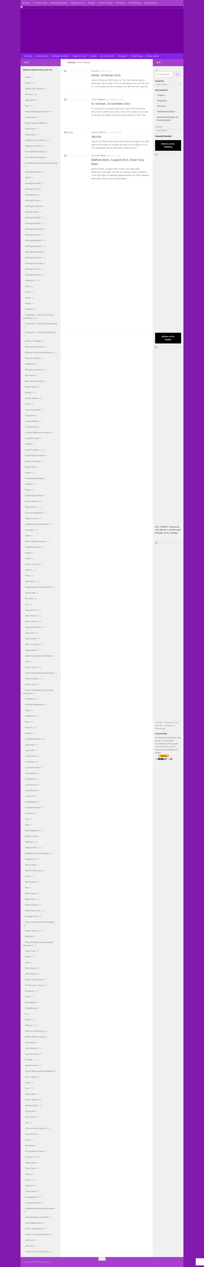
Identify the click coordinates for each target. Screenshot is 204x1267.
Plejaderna (29, 991)
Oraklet (28, 957)
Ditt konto (161, 106)
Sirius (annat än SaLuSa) (35, 1128)
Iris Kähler (29, 599)
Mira (27, 888)
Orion (27, 962)
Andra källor (30, 117)
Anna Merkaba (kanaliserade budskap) (41, 163)
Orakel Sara (30, 951)
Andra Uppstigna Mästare (35, 123)
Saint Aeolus (30, 1043)
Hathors (28, 553)
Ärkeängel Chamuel (33, 206)
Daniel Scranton (32, 450)
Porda (27, 997)
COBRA (28, 444)
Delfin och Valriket (32, 461)
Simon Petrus (30, 1117)
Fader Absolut (31, 507)
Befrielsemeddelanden (34, 347)
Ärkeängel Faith (31, 212)
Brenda (28, 393)
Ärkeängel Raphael (33, 258)
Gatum (28, 536)
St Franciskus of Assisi (34, 1151)
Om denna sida (40, 3)
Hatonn (28, 559)
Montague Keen (31, 916)
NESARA (29, 936)
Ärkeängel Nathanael (34, 252)
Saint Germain (98, 100)
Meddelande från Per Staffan (37, 853)
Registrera (162, 101)
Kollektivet (29, 699)
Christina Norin (31, 427)
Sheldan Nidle (31, 1106)
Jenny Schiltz (30, 639)
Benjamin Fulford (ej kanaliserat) (38, 352)
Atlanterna (29, 309)
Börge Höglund (31, 387)
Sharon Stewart (31, 1100)
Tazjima (28, 1174)
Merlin (27, 876)
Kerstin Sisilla (31, 684)
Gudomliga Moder (32, 547)
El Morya (28, 484)
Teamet (28, 1180)
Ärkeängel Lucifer (32, 235)
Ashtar (94, 71)
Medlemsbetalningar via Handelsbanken (167, 118)
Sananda (29, 1060)
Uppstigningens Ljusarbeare (37, 1217)
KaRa (27, 662)
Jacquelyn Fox (31, 610)
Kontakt (91, 3)
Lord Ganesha (31, 790)
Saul (27, 1088)
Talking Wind (30, 1163)
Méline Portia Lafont (33, 871)
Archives (158, 127)
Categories (159, 81)
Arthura (28, 286)
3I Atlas (28, 77)
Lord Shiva (29, 813)
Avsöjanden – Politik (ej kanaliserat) (40, 332)
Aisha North (30, 100)
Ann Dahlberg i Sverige (35, 152)
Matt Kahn (29, 842)
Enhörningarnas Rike (34, 496)
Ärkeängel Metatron (33, 240)
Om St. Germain (105, 3)
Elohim (28, 490)
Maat (27, 825)
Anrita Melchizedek (33, 172)
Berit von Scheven (32, 358)
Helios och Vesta (32, 564)
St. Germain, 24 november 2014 (110, 103)
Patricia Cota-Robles (33, 980)
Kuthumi (28, 733)
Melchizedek (30, 865)
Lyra (27, 819)
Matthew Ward (98, 156)
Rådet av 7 (29, 1025)
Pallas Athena (31, 974)
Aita (26, 106)
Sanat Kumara (31, 1065)
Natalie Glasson (31, 931)
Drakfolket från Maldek (34, 478)
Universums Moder (33, 1203)
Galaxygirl (29, 530)
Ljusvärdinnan (31, 773)
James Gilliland (31, 622)
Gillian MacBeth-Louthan (35, 541)
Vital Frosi (29, 1240)
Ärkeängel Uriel (31, 269)
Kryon (27, 722)
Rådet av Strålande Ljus (35, 1031)
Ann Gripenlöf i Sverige (35, 157)
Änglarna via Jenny (33, 146)
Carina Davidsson (32, 410)
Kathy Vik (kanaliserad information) (39, 673)
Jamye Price (30, 633)
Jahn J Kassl (30, 616)
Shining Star (30, 1111)
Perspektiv (120, 3)
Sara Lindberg (31, 1077)
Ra (26, 1014)
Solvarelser (30, 1146)
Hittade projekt (150, 3)
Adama (28, 83)
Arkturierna (29, 281)
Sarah (27, 1083)
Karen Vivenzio (31, 667)
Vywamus (29, 1246)
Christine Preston (32, 438)
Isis (26, 604)
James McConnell (32, 627)
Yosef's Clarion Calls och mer (37, 1252)
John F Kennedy (32, 644)
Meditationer (30, 859)
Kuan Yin (29, 727)
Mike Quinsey (30, 882)
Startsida (26, 3)
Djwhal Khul (30, 467)
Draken (28, 473)
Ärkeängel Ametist (32, 183)
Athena (28, 303)
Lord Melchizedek (32, 808)
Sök (156, 70)
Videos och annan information (37, 1234)
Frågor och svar (78, 3)
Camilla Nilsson (31, 398)
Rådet (27, 1020)
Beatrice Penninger (33, 341)
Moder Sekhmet (31, 905)
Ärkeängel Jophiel (32, 223)
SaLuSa (96, 136)
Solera (28, 1140)
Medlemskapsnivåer (166, 112)
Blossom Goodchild (33, 370)
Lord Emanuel (31, 785)
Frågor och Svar (31, 518)
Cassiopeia (30, 415)
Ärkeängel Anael (32, 189)
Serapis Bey (30, 1094)
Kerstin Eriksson (32, 679)
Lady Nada (29, 745)
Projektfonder (30, 1003)
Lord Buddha (30, 779)
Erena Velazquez (32, 501)
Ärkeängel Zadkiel (32, 275)
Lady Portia (30, 750)
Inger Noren (30, 581)
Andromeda (30, 129)
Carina (28, 404)
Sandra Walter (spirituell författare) (39, 1071)
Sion (27, 1123)
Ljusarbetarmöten (32, 768)
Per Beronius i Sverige (34, 985)
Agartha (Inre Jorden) (34, 89)
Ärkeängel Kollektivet (34, 229)
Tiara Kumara (30, 1191)
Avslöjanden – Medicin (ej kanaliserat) (41, 324)
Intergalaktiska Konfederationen (38, 587)
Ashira (27, 292)
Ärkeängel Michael (33, 246)
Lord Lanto (29, 796)
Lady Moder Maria (32, 739)
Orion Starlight (31, 968)
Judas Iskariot (31, 650)
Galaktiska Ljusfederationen (36, 524)
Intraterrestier (30, 593)
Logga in (161, 95)
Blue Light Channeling (34, 381)
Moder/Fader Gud (32, 911)
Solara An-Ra (30, 1134)
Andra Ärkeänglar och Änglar (37, 112)
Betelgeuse (30, 364)
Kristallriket (29, 716)
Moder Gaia (30, 899)
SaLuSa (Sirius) (98, 132)
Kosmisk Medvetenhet (34, 705)
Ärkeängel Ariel (31, 195)
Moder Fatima (31, 893)
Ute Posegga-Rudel (33, 1223)
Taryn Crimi (30, 1168)
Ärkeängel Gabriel (32, 218)
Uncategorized (31, 1197)
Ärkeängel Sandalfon (34, 263)
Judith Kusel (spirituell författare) (38, 656)
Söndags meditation (58, 3)
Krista (27, 710)
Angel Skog (30, 135)
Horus (27, 576)
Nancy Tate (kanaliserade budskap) (40, 922)
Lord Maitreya (30, 802)
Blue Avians (30, 375)
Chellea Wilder (31, 421)
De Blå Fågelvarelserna (35, 456)
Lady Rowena (31, 756)
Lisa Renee (30, 762)
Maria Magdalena (32, 831)
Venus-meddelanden (33, 1229)
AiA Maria (29, 94)
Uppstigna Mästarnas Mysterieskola (40, 1208)
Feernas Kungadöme (34, 513)
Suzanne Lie (30, 1157)
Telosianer (29, 1186)
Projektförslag (135, 3)
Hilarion (28, 570)
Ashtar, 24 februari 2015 (106, 75)
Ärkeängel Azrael (32, 200)
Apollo (27, 178)
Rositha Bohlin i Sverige (35, 1037)
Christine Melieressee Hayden (37, 433)
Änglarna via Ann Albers (35, 140)
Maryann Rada (31, 836)
